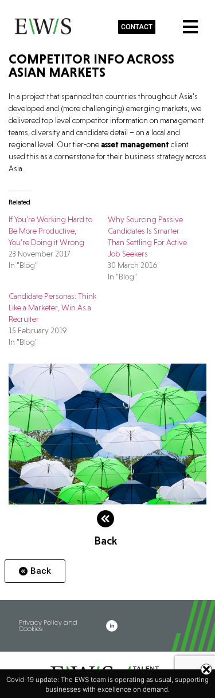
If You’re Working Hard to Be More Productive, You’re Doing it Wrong (50, 231)
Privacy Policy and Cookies (48, 625)
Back (105, 540)
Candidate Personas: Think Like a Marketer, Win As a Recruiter (52, 307)
